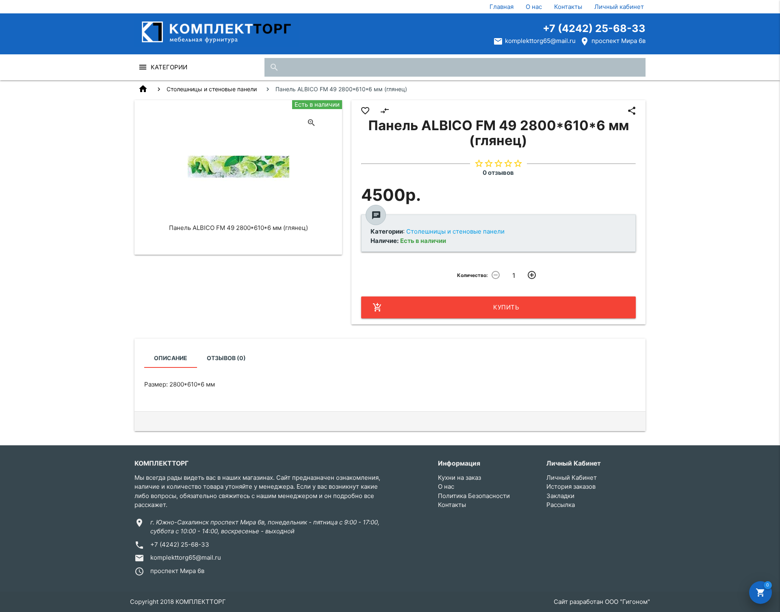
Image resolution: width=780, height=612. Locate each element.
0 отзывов (498, 172)
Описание (170, 357)
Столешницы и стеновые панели (212, 89)
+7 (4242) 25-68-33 (594, 28)
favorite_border (365, 111)
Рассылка (560, 505)
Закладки (560, 496)
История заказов (571, 486)
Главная (502, 7)
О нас (534, 7)
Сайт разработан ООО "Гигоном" (602, 602)
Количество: (472, 275)
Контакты (568, 7)
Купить (446, 307)
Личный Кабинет (571, 477)
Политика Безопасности (474, 496)
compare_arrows (385, 111)
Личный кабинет (619, 7)
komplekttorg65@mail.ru (540, 41)
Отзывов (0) (226, 357)
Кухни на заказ (459, 477)
